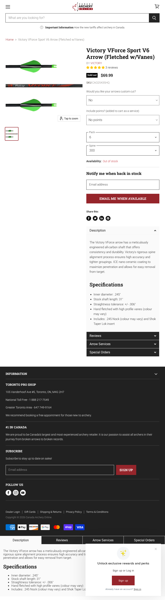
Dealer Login (13, 511)
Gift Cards (30, 511)
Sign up (126, 470)
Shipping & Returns (51, 511)
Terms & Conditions (97, 511)
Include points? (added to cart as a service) (112, 111)
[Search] (154, 18)
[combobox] (77, 18)
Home (10, 39)
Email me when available (122, 198)
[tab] (122, 230)
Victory (96, 63)
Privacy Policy (74, 511)
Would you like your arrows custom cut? (111, 91)
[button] (95, 67)
